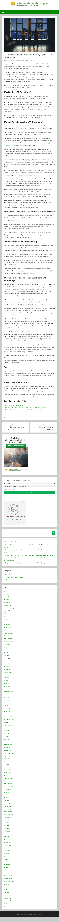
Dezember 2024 (8, 633)
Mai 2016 (6, 890)
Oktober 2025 (8, 605)
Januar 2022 (7, 714)
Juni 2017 (6, 856)
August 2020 (7, 756)
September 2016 (9, 881)
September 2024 (9, 641)
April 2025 (7, 622)
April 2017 (6, 862)
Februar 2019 (7, 806)
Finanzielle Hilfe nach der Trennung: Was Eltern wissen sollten (24, 410)
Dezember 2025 (8, 599)
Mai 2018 (6, 825)
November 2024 (8, 636)
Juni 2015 (6, 906)
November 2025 (8, 602)
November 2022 (8, 691)
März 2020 (7, 770)
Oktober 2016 (8, 878)
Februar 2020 (8, 772)
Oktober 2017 (8, 845)
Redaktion (29, 60)
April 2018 (6, 828)
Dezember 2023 (8, 666)
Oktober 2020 (8, 750)
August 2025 (7, 611)
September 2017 (8, 848)
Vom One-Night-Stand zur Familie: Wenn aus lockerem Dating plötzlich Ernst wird (28, 555)
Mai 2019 (6, 797)
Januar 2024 (7, 664)
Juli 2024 (6, 647)
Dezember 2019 (8, 778)
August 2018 (7, 817)
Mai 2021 (6, 736)
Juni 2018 (6, 823)
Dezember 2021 (8, 717)
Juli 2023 (6, 675)
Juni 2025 (6, 616)
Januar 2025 (7, 630)
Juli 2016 (6, 884)
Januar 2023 (7, 686)
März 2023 (7, 680)
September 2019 (9, 786)
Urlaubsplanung (13, 302)
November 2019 (8, 781)
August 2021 (7, 728)
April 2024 (7, 655)
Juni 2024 (6, 650)
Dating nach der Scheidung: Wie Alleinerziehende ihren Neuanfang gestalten (27, 563)
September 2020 (9, 753)
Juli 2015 (6, 903)
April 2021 (6, 739)
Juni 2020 (6, 761)
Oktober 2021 (8, 722)
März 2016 (7, 895)
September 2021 (8, 725)
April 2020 (7, 767)
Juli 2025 (6, 613)
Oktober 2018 (8, 811)
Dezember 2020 (8, 744)
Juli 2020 (6, 758)
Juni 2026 (6, 594)
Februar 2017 (7, 867)
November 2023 (8, 669)
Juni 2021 (6, 733)
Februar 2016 (7, 898)
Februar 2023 (7, 683)
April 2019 (6, 800)
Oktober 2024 (8, 638)
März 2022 (7, 708)
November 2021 (8, 719)
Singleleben (9, 417)
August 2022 (7, 694)
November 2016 (8, 876)
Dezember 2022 (8, 689)
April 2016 (6, 892)
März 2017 (7, 864)
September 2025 (9, 608)
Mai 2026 (6, 597)
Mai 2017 (6, 859)
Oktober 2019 (8, 783)
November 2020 (8, 747)
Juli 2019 (6, 792)
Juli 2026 (6, 591)
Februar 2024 (7, 661)
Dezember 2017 (8, 839)
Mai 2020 (6, 764)
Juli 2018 (6, 820)
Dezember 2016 (8, 873)
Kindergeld (7, 574)
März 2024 (7, 658)
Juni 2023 (6, 677)
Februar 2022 (7, 711)
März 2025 (7, 624)
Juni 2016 (6, 887)
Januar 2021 (7, 742)
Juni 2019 (6, 795)
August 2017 (7, 850)
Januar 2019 (7, 809)
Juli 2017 (6, 853)
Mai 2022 (6, 703)
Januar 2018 (7, 836)
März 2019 (7, 803)
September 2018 (9, 814)
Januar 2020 (7, 775)
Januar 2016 (7, 901)
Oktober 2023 (8, 672)
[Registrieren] (15, 524)
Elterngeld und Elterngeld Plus (14, 405)
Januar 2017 (7, 870)
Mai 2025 (6, 619)
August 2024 (7, 644)
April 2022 (7, 705)
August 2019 (7, 789)
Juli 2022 (6, 697)
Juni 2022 (6, 700)
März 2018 (7, 831)
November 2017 (8, 842)
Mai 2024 (6, 652)
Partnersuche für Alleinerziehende (14, 577)
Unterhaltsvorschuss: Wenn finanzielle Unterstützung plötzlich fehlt (25, 407)
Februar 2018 (7, 834)
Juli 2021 (6, 730)
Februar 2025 (7, 627)
